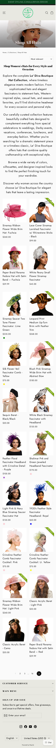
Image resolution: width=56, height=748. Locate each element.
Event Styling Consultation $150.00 (28, 2)
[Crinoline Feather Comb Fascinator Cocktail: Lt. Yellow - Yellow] (31, 570)
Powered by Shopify (28, 745)
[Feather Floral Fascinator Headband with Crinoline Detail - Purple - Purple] (4, 477)
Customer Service (15, 683)
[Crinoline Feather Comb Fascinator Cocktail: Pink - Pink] (4, 570)
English (10, 738)
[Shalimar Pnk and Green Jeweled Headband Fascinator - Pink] (31, 474)
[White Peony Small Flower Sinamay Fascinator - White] (31, 288)
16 (32, 673)
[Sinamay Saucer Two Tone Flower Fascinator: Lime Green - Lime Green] (4, 338)
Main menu (10, 691)
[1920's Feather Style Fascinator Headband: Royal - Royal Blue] (31, 524)
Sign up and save (14, 700)
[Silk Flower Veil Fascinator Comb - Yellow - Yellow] (4, 384)
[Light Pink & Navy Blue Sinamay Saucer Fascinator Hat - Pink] (4, 524)
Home (5, 52)
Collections (12, 52)
